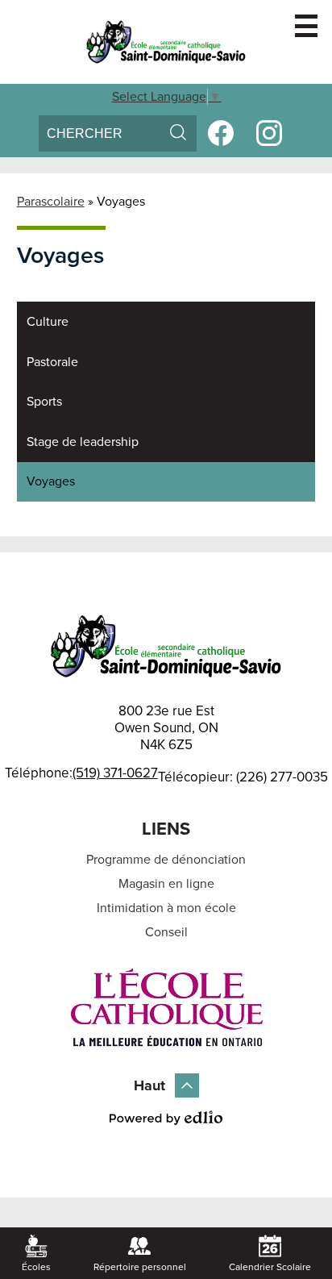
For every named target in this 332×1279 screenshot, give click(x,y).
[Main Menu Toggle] (306, 26)
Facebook (221, 133)
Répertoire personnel (139, 1267)
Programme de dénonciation (166, 860)
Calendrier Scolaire (270, 1267)
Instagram (269, 133)
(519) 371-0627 (115, 773)
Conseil (166, 932)
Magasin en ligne (166, 884)
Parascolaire (51, 202)
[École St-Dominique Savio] (166, 42)
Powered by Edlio (166, 1118)
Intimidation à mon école (166, 908)
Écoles (36, 1267)
